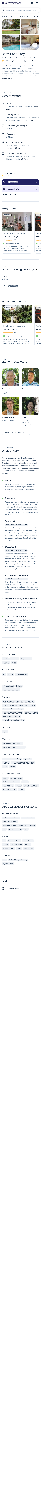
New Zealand (15, 17)
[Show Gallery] (34, 45)
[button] (36, 3)
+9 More (24, 159)
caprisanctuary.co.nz (9, 194)
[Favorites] (32, 3)
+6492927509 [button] (12, 286)
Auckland (25, 17)
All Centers (5, 17)
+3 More (17, 148)
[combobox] (20, 10)
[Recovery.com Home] (11, 3)
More (32, 120)
